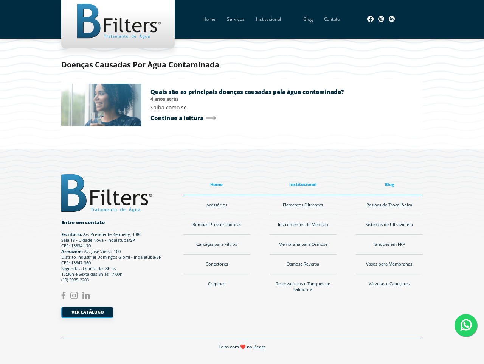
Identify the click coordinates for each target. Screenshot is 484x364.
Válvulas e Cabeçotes (389, 283)
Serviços (236, 19)
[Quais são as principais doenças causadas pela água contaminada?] (101, 105)
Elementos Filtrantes (303, 205)
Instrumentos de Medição (303, 224)
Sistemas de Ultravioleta (389, 224)
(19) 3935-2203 (75, 280)
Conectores (217, 264)
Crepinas (216, 283)
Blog (308, 19)
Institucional (268, 19)
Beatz (259, 347)
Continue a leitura (176, 118)
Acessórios (216, 205)
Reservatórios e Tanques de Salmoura (303, 286)
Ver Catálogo (87, 312)
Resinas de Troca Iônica (389, 205)
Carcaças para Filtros (216, 244)
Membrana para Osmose (303, 244)
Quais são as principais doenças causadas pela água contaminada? (247, 91)
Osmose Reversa (303, 264)
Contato (332, 19)
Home (209, 19)
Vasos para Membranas (389, 264)
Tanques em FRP (389, 244)
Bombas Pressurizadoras (216, 224)
